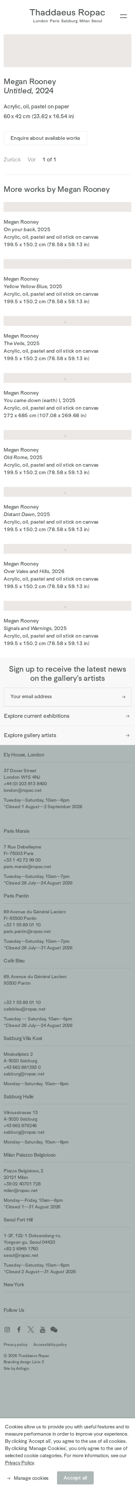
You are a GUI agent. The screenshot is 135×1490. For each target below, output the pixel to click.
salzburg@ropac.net (24, 1073)
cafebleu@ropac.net (24, 1009)
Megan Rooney (30, 81)
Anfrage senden (124, 697)
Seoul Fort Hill (18, 1219)
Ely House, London (24, 754)
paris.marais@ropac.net (27, 866)
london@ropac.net (23, 790)
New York (14, 1284)
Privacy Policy (19, 1462)
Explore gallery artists (30, 735)
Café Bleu (14, 960)
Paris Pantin (16, 896)
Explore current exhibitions (36, 716)
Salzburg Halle (18, 1096)
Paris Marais (16, 831)
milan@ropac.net (21, 1190)
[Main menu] (123, 16)
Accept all (75, 1478)
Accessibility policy (50, 1344)
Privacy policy (16, 1344)
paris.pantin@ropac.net (27, 931)
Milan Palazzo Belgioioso (30, 1155)
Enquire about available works (45, 138)
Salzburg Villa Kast (23, 1038)
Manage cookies (31, 1478)
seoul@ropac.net (21, 1255)
